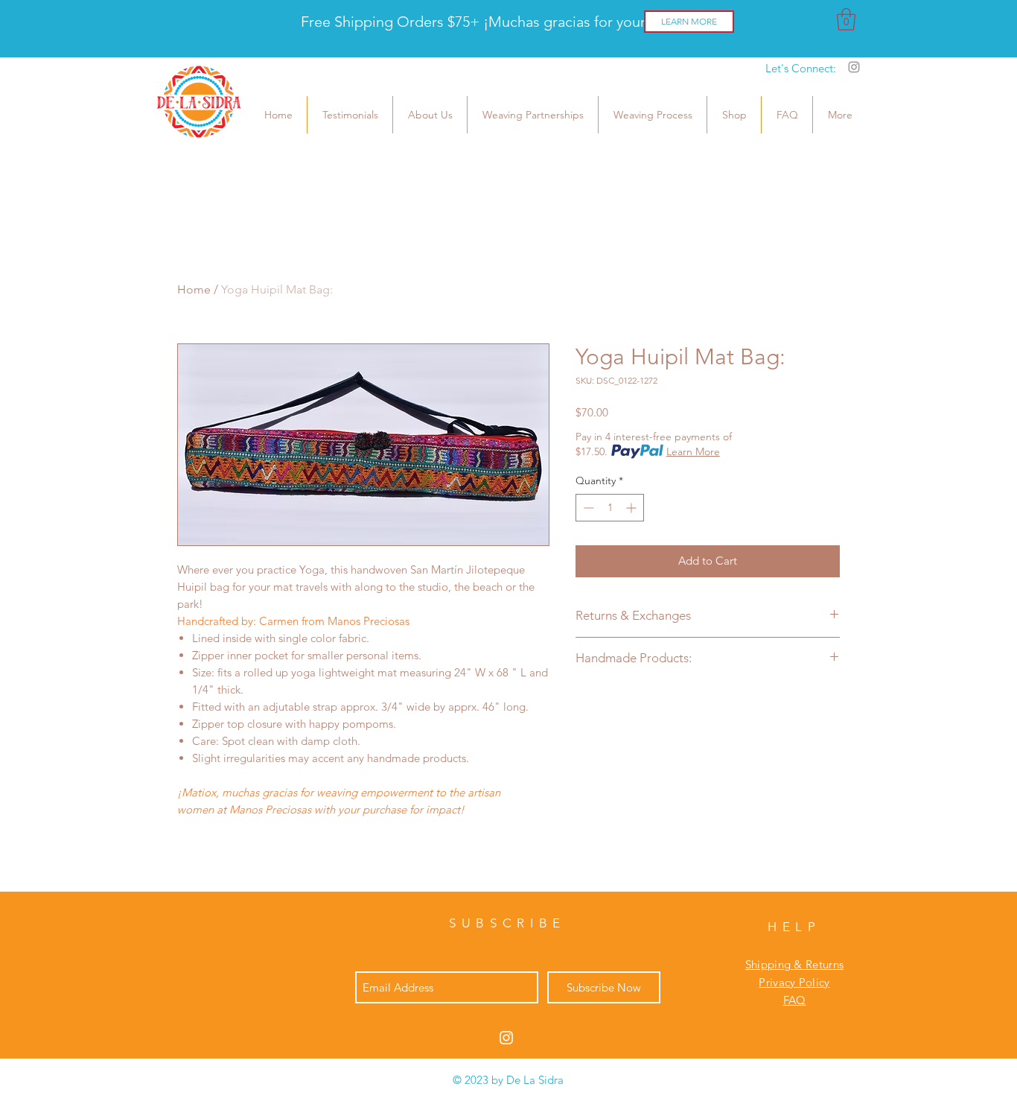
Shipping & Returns (794, 964)
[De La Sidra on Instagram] (854, 67)
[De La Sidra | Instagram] (506, 1038)
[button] (846, 19)
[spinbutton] (609, 508)
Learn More (693, 451)
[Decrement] (587, 508)
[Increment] (632, 508)
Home (194, 289)
